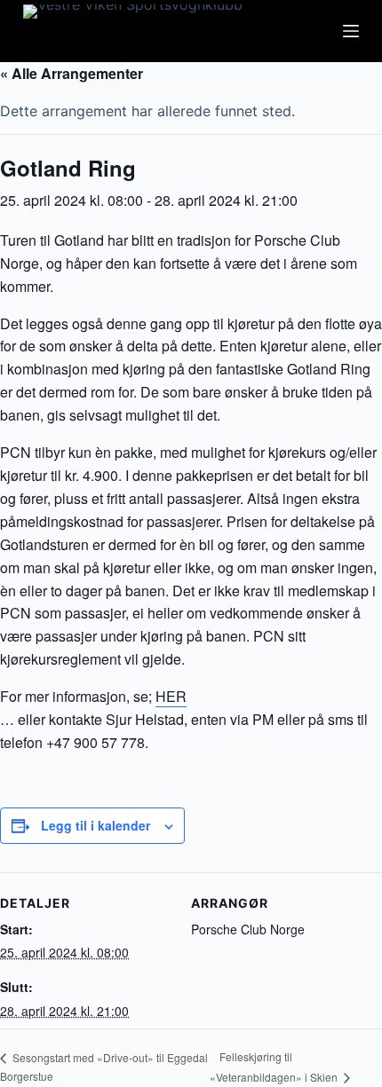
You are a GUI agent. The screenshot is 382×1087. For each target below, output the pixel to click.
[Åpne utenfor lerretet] (351, 31)
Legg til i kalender (95, 825)
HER (171, 696)
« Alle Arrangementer (71, 73)
